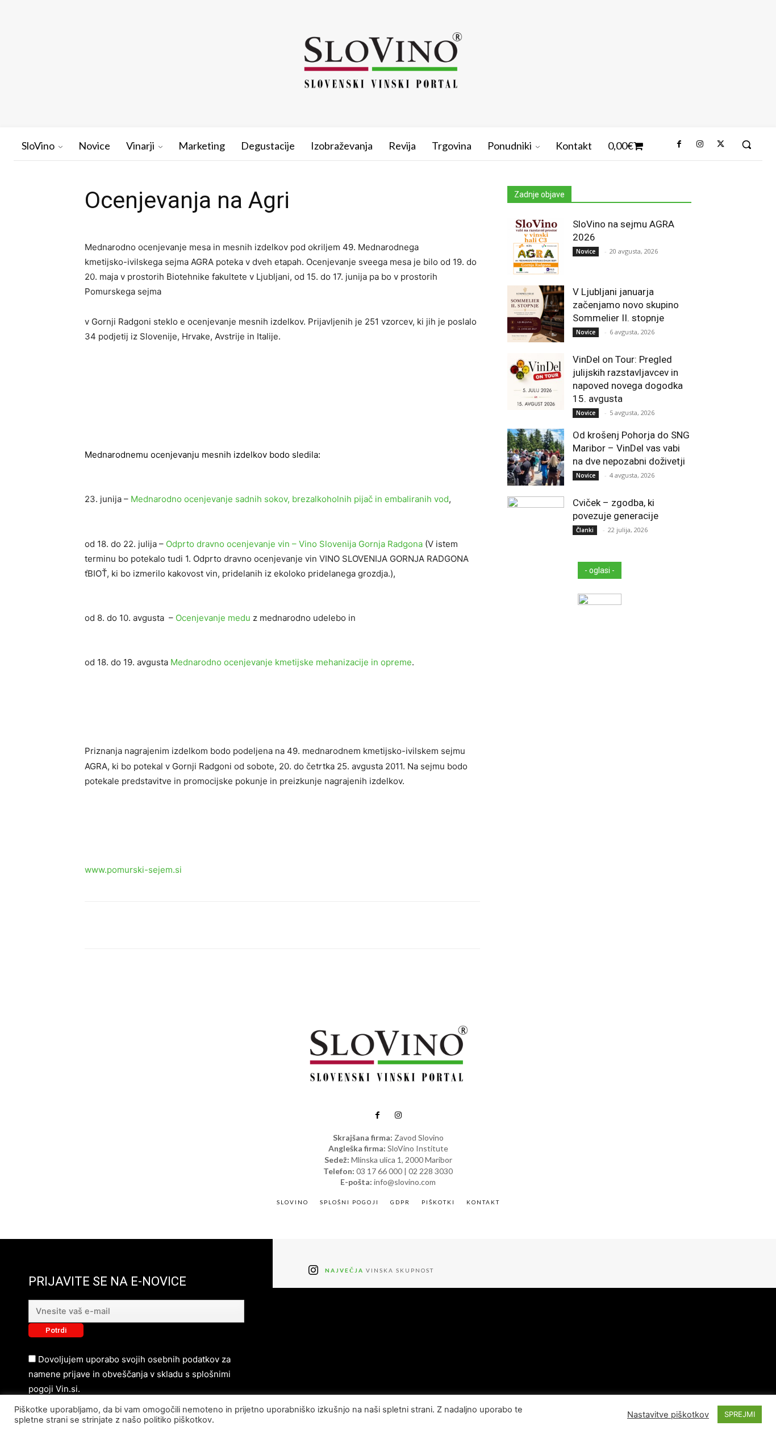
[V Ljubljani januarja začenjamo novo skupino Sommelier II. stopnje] (535, 313)
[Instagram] (699, 144)
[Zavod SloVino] (382, 62)
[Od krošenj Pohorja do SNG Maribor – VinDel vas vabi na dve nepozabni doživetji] (535, 457)
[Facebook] (679, 144)
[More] (527, 925)
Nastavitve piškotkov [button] (668, 1415)
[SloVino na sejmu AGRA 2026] (535, 246)
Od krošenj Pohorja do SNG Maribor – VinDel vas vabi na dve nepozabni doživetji (631, 448)
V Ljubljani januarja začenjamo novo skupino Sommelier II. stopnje (626, 305)
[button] (746, 144)
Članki (585, 530)
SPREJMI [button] (739, 1414)
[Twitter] (720, 144)
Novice (585, 251)
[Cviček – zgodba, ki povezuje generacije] (535, 524)
